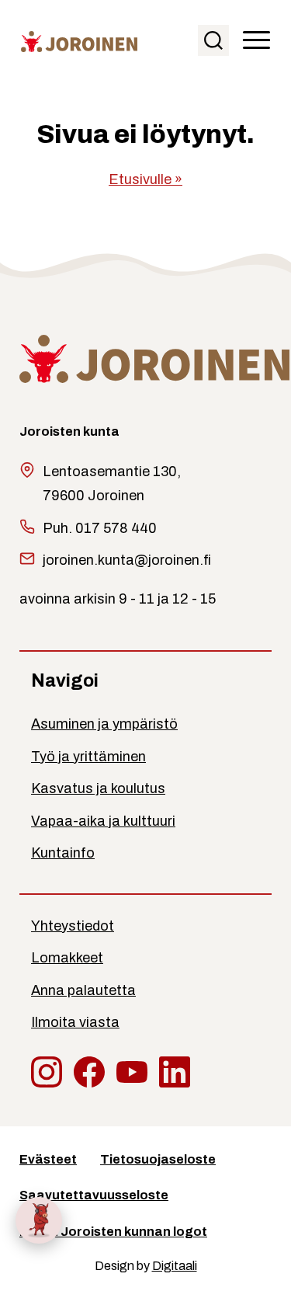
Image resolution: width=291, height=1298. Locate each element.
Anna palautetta (83, 990)
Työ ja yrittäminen (88, 756)
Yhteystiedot (72, 926)
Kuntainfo (63, 853)
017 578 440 (116, 528)
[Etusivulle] (79, 41)
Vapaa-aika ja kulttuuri (103, 821)
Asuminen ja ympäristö (104, 724)
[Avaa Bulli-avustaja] (39, 1220)
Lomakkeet (67, 958)
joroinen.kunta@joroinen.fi (127, 560)
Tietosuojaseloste (158, 1159)
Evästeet (48, 1159)
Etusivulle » (145, 179)
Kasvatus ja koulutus (98, 788)
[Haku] (213, 40)
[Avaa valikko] (256, 40)
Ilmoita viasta (75, 1022)
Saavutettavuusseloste (93, 1195)
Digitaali (174, 1265)
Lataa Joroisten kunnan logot (113, 1231)
